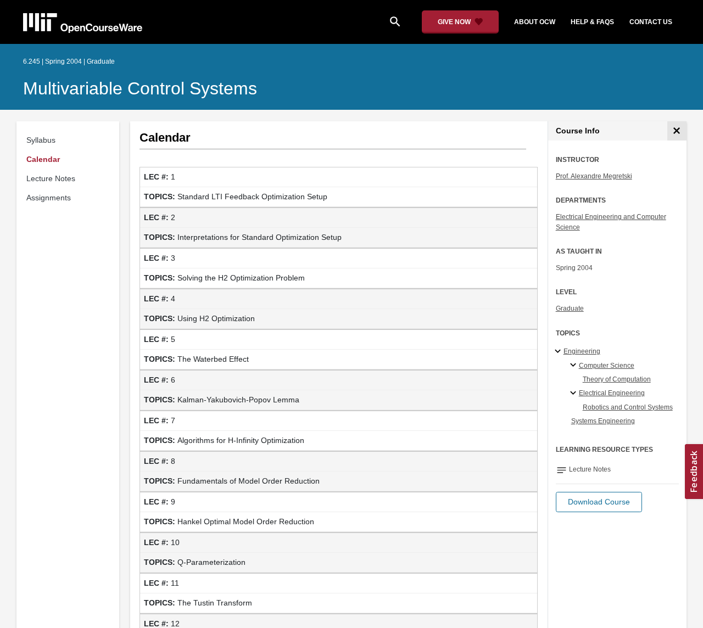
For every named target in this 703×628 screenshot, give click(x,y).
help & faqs (592, 22)
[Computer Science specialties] (574, 365)
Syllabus (40, 140)
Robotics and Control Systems (628, 407)
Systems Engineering (603, 421)
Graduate (570, 308)
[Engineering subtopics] (559, 352)
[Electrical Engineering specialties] (574, 393)
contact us (650, 22)
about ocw (534, 22)
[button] (599, 502)
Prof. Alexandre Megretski (594, 176)
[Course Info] (677, 131)
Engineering (581, 351)
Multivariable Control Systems (140, 88)
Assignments (48, 197)
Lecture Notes (50, 178)
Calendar (43, 159)
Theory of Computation (617, 379)
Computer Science (606, 365)
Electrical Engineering (612, 393)
